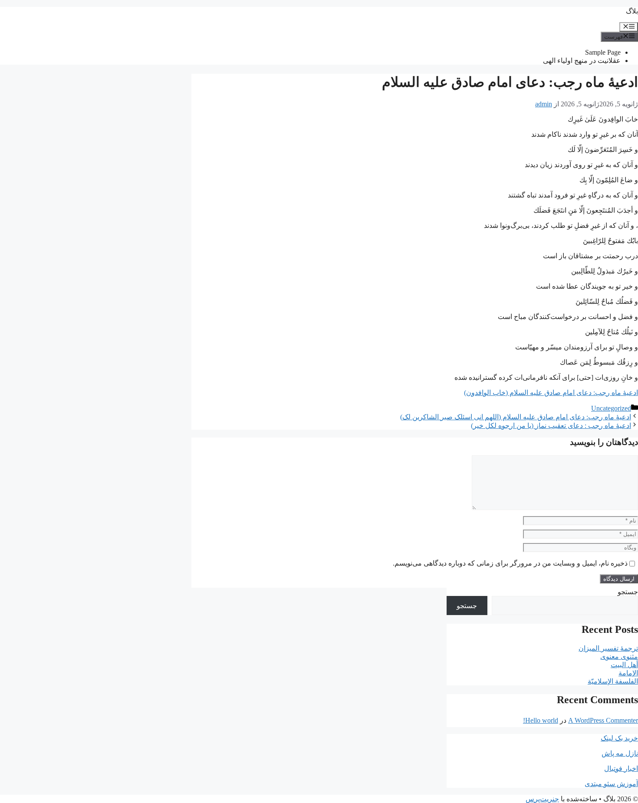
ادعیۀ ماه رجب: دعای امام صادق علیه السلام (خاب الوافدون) (551, 392)
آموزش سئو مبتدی (611, 783)
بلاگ (632, 11)
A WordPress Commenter (603, 720)
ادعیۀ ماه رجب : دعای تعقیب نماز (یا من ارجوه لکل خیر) (551, 425)
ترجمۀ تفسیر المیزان (608, 648)
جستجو (628, 592)
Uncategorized (611, 408)
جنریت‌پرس (542, 799)
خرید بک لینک (619, 738)
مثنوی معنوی (619, 656)
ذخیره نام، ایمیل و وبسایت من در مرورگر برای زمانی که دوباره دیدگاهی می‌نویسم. (510, 563)
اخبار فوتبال (621, 768)
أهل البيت (624, 664)
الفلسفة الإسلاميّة (613, 681)
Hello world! (540, 720)
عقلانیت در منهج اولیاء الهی (582, 60)
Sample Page (603, 52)
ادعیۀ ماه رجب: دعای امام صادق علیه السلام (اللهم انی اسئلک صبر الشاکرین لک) (515, 417)
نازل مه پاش (620, 753)
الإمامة (628, 673)
